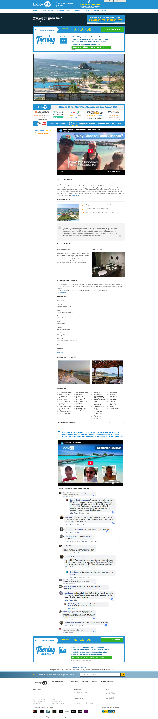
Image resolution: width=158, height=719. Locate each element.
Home (34, 14)
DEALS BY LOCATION (63, 10)
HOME (35, 10)
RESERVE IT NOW (114, 29)
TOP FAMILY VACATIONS (39, 701)
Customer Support (100, 10)
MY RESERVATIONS (37, 703)
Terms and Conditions (79, 667)
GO (122, 675)
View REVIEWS (44, 133)
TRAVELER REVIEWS (37, 697)
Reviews (86, 10)
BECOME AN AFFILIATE (57, 693)
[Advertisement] (140, 58)
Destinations (40, 14)
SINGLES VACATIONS (57, 701)
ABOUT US (77, 10)
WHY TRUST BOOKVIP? (38, 695)
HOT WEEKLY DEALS (47, 10)
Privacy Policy (62, 717)
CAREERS (54, 699)
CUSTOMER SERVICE (37, 693)
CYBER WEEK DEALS (57, 681)
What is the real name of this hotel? (42, 19)
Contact (107, 689)
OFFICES (54, 695)
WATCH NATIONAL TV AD (39, 699)
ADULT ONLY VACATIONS (58, 703)
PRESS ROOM (55, 697)
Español (108, 1)
